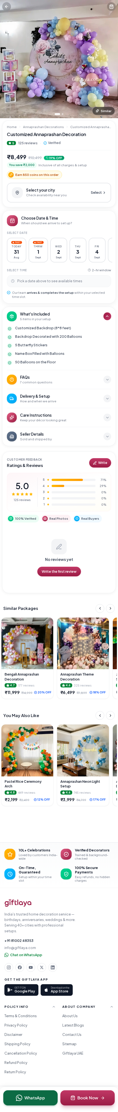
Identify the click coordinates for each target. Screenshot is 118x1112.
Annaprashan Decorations (43, 127)
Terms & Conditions (20, 1016)
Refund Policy (15, 1062)
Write (102, 463)
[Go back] (6, 6)
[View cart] (111, 6)
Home (12, 127)
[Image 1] (57, 114)
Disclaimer (13, 1034)
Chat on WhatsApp (26, 955)
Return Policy (15, 1072)
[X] (41, 967)
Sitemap (69, 1044)
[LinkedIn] (52, 967)
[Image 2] (62, 114)
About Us (70, 1016)
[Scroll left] (99, 608)
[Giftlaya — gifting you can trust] (18, 903)
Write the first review (59, 571)
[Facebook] (19, 967)
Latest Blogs (73, 1025)
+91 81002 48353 (18, 940)
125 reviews (28, 143)
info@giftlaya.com (20, 947)
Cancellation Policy (20, 1053)
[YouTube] (30, 967)
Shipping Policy (17, 1044)
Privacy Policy (15, 1025)
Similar (106, 111)
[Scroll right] (110, 608)
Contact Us (72, 1034)
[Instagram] (8, 967)
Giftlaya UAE (72, 1053)
